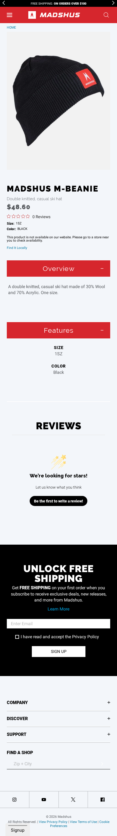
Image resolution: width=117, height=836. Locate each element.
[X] (73, 799)
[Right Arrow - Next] (113, 2)
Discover (17, 718)
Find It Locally (17, 248)
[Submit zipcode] (102, 763)
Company (17, 702)
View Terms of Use (83, 822)
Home (11, 27)
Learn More (58, 609)
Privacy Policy (85, 636)
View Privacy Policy (53, 822)
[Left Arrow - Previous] (3, 2)
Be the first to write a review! (58, 501)
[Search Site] (106, 15)
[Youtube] (44, 799)
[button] (9, 15)
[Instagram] (14, 799)
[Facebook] (102, 799)
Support (16, 734)
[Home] (54, 15)
